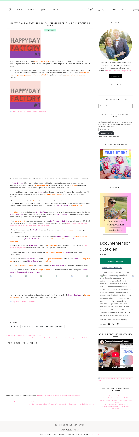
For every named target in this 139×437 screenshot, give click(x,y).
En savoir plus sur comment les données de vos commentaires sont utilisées (58, 395)
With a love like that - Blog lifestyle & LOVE (69, 9)
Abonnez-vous (106, 133)
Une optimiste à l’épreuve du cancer (115, 404)
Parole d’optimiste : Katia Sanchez (115, 396)
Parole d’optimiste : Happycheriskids (115, 398)
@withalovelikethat (69, 430)
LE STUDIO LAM (94, 434)
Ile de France (50, 30)
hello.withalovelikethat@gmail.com (119, 70)
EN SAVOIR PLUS (115, 76)
